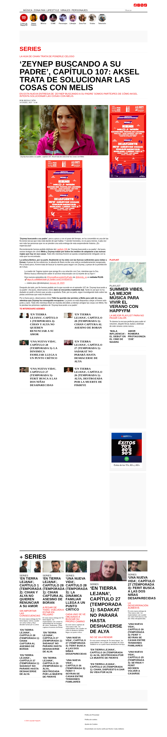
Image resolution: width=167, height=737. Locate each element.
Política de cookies (91, 719)
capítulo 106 (62, 249)
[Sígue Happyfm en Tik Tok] (145, 6)
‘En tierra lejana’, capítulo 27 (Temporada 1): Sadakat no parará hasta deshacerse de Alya (88, 351)
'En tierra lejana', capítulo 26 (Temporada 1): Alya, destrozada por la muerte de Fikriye (53, 667)
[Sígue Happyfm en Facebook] (135, 6)
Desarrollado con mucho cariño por (104, 729)
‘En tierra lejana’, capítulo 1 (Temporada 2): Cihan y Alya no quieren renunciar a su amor (44, 324)
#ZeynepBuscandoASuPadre (59, 277)
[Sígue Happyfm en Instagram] (138, 6)
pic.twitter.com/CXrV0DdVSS (59, 279)
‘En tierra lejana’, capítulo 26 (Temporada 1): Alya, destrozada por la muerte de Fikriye (88, 377)
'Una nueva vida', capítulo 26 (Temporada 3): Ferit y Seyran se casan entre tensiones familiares (75, 671)
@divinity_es (81, 277)
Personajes (80, 10)
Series (30, 49)
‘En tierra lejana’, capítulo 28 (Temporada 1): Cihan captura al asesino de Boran (88, 321)
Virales (65, 10)
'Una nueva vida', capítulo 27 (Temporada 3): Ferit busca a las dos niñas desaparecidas (76, 645)
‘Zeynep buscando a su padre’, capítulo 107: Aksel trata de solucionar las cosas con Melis (79, 75)
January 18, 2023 (56, 283)
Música (27, 10)
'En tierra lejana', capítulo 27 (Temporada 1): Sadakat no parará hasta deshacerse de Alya (29, 664)
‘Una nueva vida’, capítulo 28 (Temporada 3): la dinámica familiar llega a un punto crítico (43, 349)
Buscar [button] (146, 10)
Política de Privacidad (92, 715)
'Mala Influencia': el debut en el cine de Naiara (118, 336)
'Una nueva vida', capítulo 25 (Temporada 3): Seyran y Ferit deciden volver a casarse (136, 663)
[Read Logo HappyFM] (33, 5)
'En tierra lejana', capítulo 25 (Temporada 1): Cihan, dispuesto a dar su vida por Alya (107, 668)
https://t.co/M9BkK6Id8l (37, 279)
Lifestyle (53, 10)
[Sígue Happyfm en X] (142, 6)
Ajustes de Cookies (91, 724)
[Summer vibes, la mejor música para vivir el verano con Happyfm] (128, 272)
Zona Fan (39, 10)
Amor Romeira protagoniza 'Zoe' (136, 335)
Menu (21, 10)
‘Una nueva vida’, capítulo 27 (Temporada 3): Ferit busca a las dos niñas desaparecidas (43, 377)
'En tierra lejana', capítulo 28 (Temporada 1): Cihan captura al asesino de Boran (29, 639)
